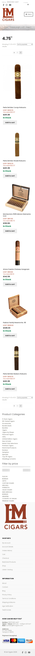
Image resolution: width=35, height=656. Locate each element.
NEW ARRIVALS (7, 492)
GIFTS (4, 481)
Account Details (7, 547)
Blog (3, 591)
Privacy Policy (7, 595)
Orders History (7, 551)
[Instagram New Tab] (6, 5)
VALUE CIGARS (7, 490)
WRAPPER (5, 496)
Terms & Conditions (9, 598)
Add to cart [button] (10, 122)
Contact (5, 587)
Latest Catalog (7, 570)
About (4, 583)
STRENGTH (5, 488)
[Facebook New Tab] (3, 5)
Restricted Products (9, 562)
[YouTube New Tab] (10, 5)
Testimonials (6, 610)
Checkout (5, 558)
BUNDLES (5, 479)
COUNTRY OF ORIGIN (9, 499)
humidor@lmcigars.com (14, 625)
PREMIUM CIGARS (8, 501)
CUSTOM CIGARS (8, 483)
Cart (3, 554)
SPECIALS (5, 485)
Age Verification (7, 606)
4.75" (23, 27)
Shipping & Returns (8, 602)
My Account (6, 543)
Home (6, 27)
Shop (4, 566)
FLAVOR (4, 476)
